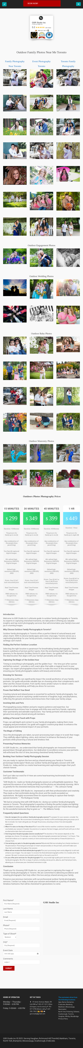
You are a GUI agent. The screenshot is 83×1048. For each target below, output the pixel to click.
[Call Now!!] (4, 4)
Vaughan (61, 1016)
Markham (61, 1007)
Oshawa (76, 1011)
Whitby (67, 1016)
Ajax (59, 1002)
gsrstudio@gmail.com (37, 1014)
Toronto (71, 1014)
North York (62, 1011)
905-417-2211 (43, 1004)
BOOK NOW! (33, 3)
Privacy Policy (63, 1019)
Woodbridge (74, 1016)
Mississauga (70, 1007)
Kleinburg (69, 1004)
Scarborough (62, 1014)
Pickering (69, 1011)
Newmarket (62, 1009)
